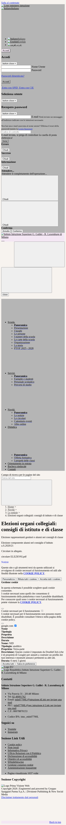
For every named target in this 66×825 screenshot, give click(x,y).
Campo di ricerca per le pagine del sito (20, 474)
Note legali (13, 747)
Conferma (17, 231)
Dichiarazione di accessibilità (22, 756)
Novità (11, 509)
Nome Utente (38, 66)
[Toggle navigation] (26, 280)
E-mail (35, 116)
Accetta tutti (50, 579)
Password (36, 70)
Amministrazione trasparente (22, 767)
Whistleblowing (16, 762)
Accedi (6, 50)
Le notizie (13, 512)
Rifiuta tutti (27, 579)
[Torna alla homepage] (33, 237)
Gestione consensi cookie (20, 765)
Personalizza (9, 579)
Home (11, 506)
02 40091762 (19, 696)
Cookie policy (15, 744)
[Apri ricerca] (39, 254)
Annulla (6, 231)
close (5, 294)
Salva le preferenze (26, 664)
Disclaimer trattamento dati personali (19, 797)
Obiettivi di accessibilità (20, 759)
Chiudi (5, 150)
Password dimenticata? (12, 76)
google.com (7, 625)
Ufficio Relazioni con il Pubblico (24, 753)
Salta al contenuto (10, 2)
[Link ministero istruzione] (15, 5)
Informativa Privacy (18, 750)
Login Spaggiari (25, 129)
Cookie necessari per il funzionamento (21, 611)
